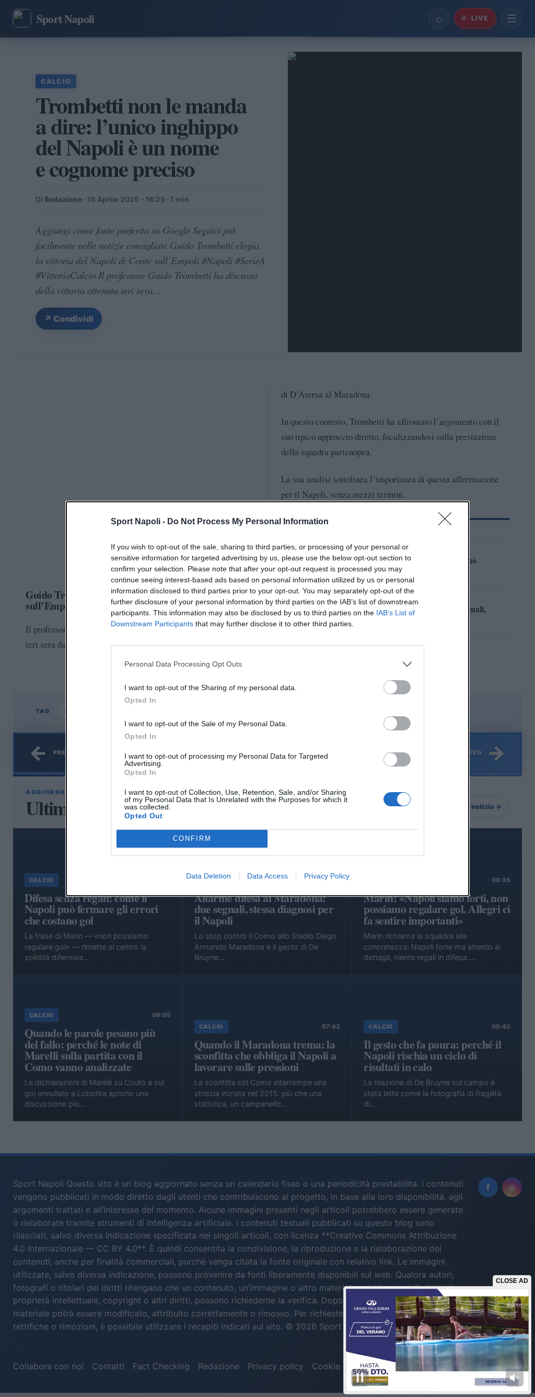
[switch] (397, 687)
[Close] (448, 522)
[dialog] (267, 699)
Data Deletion (208, 876)
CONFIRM (192, 838)
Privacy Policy (327, 876)
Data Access (267, 876)
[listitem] (267, 664)
